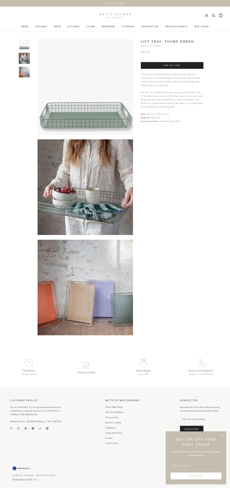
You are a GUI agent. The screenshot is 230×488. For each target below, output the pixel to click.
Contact (108, 438)
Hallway (41, 26)
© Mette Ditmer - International (34, 475)
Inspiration (150, 26)
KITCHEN (73, 26)
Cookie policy (111, 443)
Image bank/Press (113, 432)
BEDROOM (108, 26)
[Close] (222, 435)
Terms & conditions (114, 412)
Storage (128, 26)
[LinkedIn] (47, 428)
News (25, 26)
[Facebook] (11, 428)
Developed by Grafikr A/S (25, 479)
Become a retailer (113, 422)
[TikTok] (40, 428)
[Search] (213, 15)
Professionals (176, 26)
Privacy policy (111, 417)
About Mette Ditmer (114, 407)
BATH (57, 26)
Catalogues (110, 427)
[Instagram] (18, 428)
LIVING (90, 26)
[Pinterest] (26, 428)
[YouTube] (33, 428)
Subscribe (196, 476)
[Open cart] (220, 15)
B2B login (201, 26)
